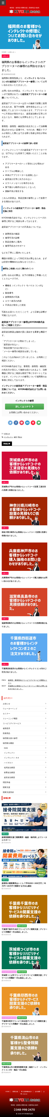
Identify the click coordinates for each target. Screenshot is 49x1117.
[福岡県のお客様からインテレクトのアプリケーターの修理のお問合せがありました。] (27, 422)
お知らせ (7, 434)
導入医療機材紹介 (26, 1091)
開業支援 (15, 1091)
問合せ (20, 437)
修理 (15, 437)
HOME (7, 1091)
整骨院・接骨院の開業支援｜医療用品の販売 (24, 1105)
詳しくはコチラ (23, 406)
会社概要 (37, 1091)
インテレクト (8, 437)
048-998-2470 (25, 1109)
